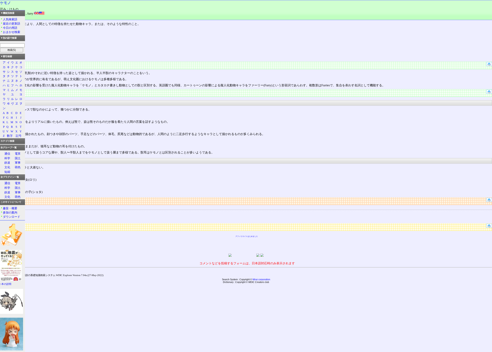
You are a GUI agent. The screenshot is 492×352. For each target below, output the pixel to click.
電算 (18, 153)
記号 (19, 135)
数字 (10, 135)
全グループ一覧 (9, 147)
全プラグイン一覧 (10, 177)
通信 (7, 153)
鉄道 (7, 162)
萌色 (18, 167)
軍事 (18, 162)
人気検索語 (10, 19)
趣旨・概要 (10, 208)
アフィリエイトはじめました (246, 236)
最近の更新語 (11, 23)
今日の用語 (10, 27)
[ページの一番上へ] (489, 65)
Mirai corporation (261, 279)
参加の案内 (10, 212)
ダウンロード (11, 216)
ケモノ (5, 3)
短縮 (7, 171)
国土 (18, 158)
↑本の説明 (5, 284)
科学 (7, 158)
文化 (7, 167)
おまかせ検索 (11, 32)
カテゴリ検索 (7, 141)
